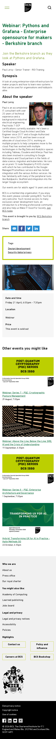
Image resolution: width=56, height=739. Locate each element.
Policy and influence (42, 646)
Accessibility (9, 624)
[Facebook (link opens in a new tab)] (4, 721)
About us (7, 570)
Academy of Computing (14, 594)
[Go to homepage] (28, 7)
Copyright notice (10, 710)
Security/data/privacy (20, 252)
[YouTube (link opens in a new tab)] (15, 721)
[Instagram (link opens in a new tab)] (21, 721)
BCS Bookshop (42, 657)
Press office (8, 576)
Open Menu (7, 7)
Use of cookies (9, 714)
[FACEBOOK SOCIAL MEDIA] (21, 228)
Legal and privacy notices (16, 619)
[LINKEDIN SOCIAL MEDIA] (36, 228)
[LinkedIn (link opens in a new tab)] (10, 721)
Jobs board (8, 606)
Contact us (14, 644)
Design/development (19, 249)
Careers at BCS (14, 657)
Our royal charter (11, 581)
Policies (6, 630)
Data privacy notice (11, 706)
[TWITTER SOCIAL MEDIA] (29, 228)
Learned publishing (12, 600)
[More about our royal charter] (13, 680)
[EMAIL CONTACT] (14, 228)
